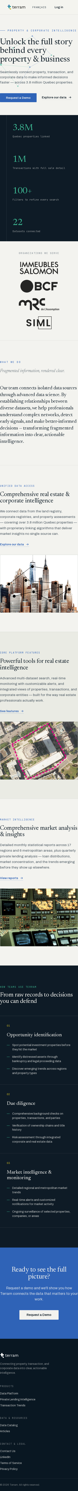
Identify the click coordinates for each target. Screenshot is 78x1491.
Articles (5, 1431)
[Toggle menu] (71, 7)
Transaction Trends (12, 1405)
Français (39, 7)
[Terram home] (16, 7)
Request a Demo (18, 97)
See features (9, 711)
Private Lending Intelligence (17, 1399)
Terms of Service (11, 1463)
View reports (9, 878)
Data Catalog (9, 1425)
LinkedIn (5, 1457)
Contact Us (7, 1451)
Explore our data (54, 97)
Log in (59, 7)
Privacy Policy (9, 1469)
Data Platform (9, 1393)
